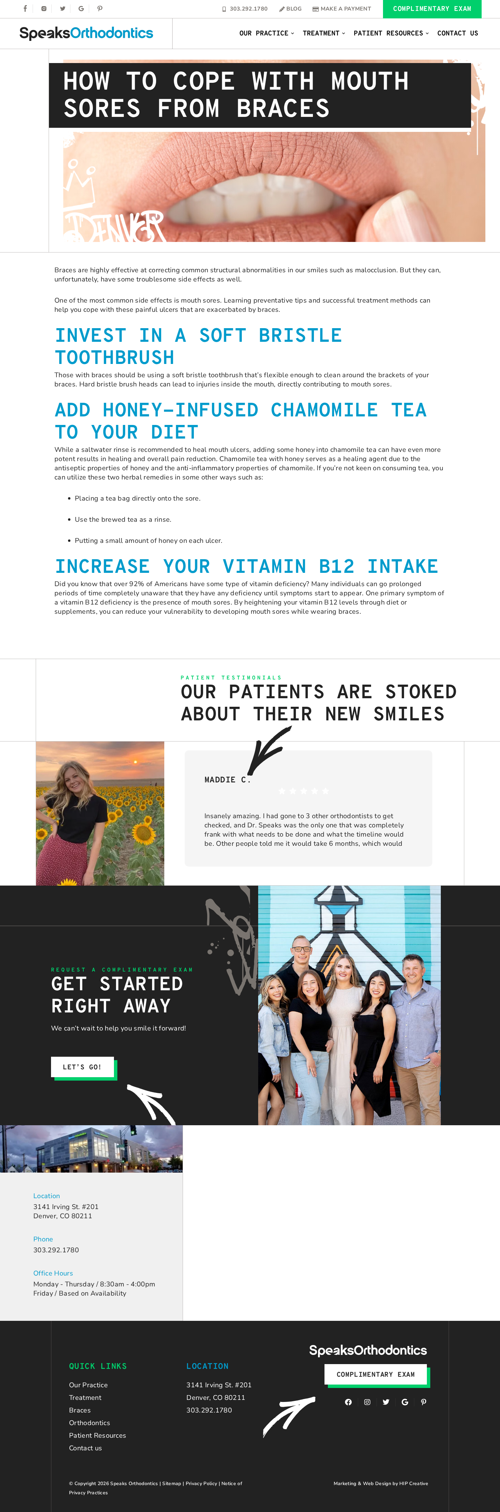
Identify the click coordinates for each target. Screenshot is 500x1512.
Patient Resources (388, 33)
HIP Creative (413, 1483)
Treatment (321, 33)
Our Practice (263, 33)
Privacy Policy (201, 1483)
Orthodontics (89, 1422)
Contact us (85, 1448)
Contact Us (457, 33)
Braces (80, 1410)
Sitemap (171, 1483)
